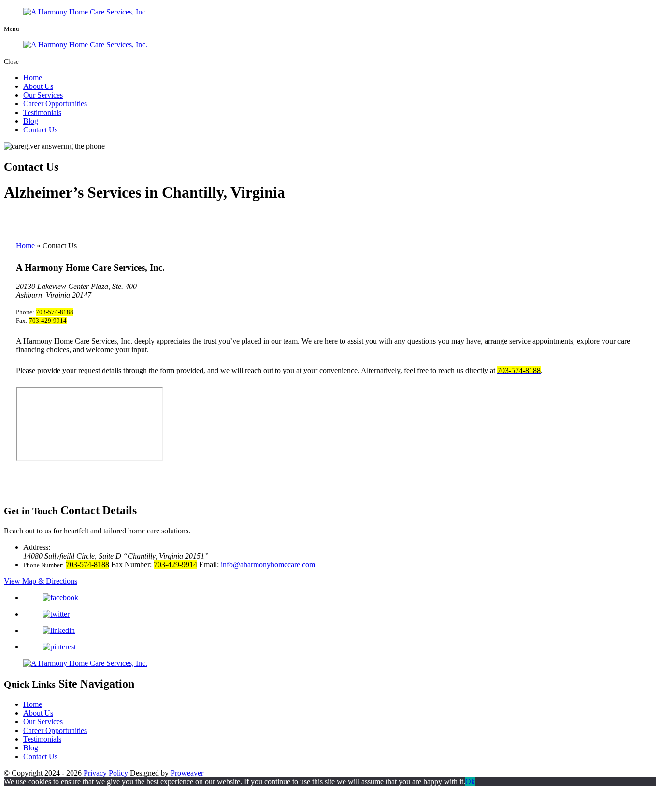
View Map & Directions (40, 581)
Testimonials (42, 112)
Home (32, 77)
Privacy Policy (106, 773)
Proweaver (187, 773)
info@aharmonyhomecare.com (268, 564)
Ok (470, 781)
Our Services (43, 95)
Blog (30, 121)
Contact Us (40, 130)
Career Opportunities (55, 104)
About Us (38, 86)
